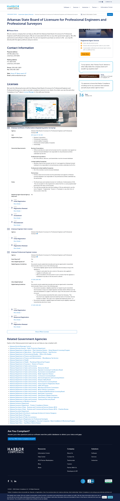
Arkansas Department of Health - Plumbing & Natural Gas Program (30, 362)
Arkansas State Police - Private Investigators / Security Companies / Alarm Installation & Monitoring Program (42, 421)
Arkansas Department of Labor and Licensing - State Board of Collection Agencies (34, 397)
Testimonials (71, 460)
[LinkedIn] (15, 481)
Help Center (41, 457)
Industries (85, 7)
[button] (37, 132)
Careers (69, 464)
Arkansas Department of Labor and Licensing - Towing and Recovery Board (32, 399)
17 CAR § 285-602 (36, 279)
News (39, 467)
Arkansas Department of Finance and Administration (25, 356)
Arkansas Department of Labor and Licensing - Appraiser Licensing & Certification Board (36, 370)
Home (12, 73)
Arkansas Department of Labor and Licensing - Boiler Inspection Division (31, 374)
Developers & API (72, 471)
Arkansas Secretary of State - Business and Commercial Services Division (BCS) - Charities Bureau (39, 409)
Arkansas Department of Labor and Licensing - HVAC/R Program (29, 385)
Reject (104, 497)
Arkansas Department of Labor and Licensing (23, 366)
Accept (110, 497)
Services (75, 7)
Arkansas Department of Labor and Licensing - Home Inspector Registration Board (34, 383)
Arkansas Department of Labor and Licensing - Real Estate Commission (31, 393)
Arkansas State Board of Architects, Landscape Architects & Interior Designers (33, 413)
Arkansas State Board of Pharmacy (20, 415)
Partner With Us (72, 467)
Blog (39, 464)
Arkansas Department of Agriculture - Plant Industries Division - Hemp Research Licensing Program (40, 350)
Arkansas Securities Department (19, 411)
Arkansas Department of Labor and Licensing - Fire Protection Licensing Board (33, 381)
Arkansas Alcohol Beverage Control (20, 346)
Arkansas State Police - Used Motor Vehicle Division (25, 423)
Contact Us (70, 457)
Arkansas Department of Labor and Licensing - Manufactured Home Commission (34, 387)
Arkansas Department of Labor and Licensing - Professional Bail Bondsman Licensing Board (37, 391)
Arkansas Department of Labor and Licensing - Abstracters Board (29, 368)
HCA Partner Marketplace (45, 460)
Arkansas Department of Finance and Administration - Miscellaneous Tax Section (34, 358)
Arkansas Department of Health (19, 360)
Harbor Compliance (13, 7)
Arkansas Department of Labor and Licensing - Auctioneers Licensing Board (32, 372)
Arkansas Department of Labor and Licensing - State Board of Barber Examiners (33, 395)
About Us (70, 453)
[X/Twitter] (12, 481)
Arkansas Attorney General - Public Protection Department (27, 348)
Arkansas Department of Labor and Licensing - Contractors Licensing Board (32, 376)
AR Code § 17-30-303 (37, 135)
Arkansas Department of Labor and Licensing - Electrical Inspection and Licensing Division (37, 378)
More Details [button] (17, 203)
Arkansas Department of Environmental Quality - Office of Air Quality (30, 354)
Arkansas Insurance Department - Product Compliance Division (29, 405)
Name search (21, 73)
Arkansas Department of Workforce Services (23, 401)
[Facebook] (9, 481)
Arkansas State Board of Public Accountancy (23, 417)
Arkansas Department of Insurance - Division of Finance (26, 364)
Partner (94, 7)
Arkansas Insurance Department (19, 403)
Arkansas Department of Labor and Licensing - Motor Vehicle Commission (32, 389)
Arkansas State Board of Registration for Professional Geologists (29, 419)
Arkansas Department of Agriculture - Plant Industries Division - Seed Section (33, 352)
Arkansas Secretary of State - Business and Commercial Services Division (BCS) (33, 407)
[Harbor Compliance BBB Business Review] (90, 481)
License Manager (29, 92)
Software (66, 7)
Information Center (107, 7)
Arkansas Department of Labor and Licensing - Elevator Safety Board (30, 379)
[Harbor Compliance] (16, 450)
